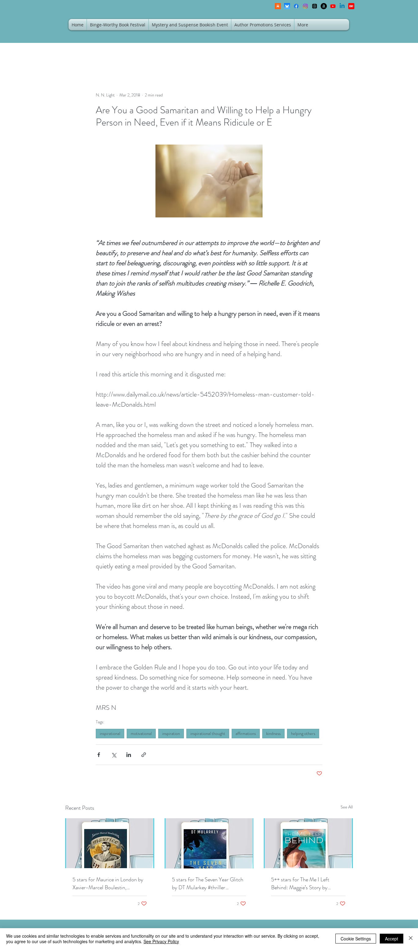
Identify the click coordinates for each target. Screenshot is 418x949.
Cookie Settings (356, 939)
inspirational (110, 733)
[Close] (410, 938)
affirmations (246, 733)
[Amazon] (324, 6)
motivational (141, 733)
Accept (391, 939)
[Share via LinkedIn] (129, 755)
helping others (303, 733)
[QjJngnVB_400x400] (287, 6)
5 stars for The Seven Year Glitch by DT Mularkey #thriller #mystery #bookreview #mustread (209, 883)
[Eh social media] (351, 6)
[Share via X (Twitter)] (114, 755)
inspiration (171, 733)
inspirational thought (207, 733)
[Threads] (315, 6)
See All (347, 807)
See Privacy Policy (161, 941)
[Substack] (278, 6)
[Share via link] (144, 755)
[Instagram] (305, 6)
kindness (273, 733)
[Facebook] (296, 6)
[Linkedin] (342, 6)
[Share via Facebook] (99, 755)
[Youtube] (333, 6)
